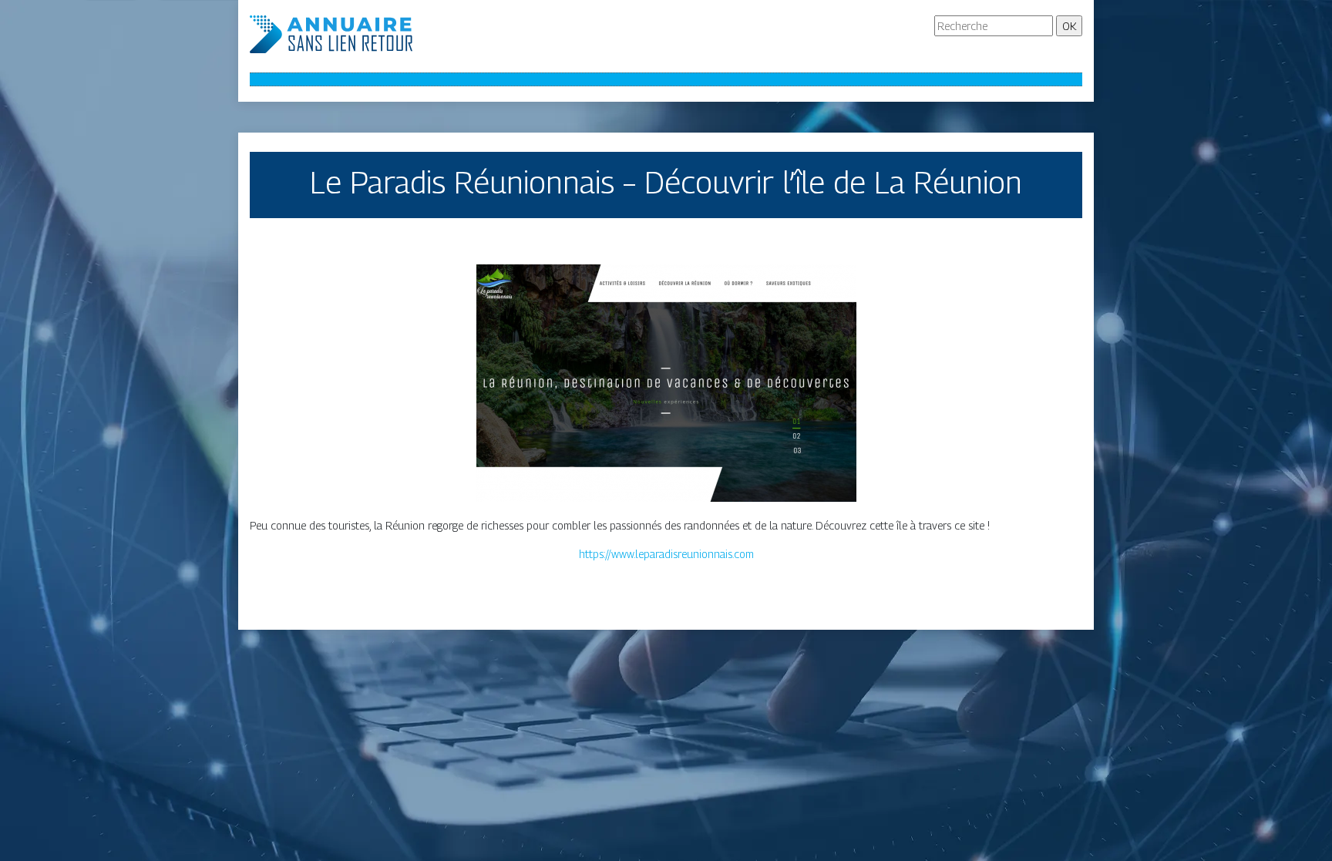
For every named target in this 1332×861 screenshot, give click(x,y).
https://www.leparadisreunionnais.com (666, 553)
